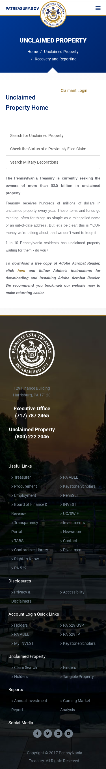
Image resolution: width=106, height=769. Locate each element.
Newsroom (72, 531)
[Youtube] (68, 733)
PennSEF (71, 495)
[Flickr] (58, 733)
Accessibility (74, 592)
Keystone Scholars (79, 486)
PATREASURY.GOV (22, 8)
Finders (69, 667)
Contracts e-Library (31, 550)
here (21, 271)
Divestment (73, 550)
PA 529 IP (71, 634)
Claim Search (25, 667)
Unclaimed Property (61, 51)
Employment (25, 495)
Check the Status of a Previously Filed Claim (48, 149)
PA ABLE (70, 477)
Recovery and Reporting (56, 59)
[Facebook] (37, 733)
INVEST (69, 504)
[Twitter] (48, 733)
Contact (70, 540)
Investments (74, 522)
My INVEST (24, 643)
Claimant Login (74, 90)
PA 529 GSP (73, 625)
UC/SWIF (71, 513)
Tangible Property (78, 676)
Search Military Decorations (34, 162)
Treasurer (22, 477)
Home (32, 51)
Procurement (25, 486)
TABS (18, 540)
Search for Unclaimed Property (37, 135)
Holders (21, 625)
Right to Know (26, 559)
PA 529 (20, 568)
